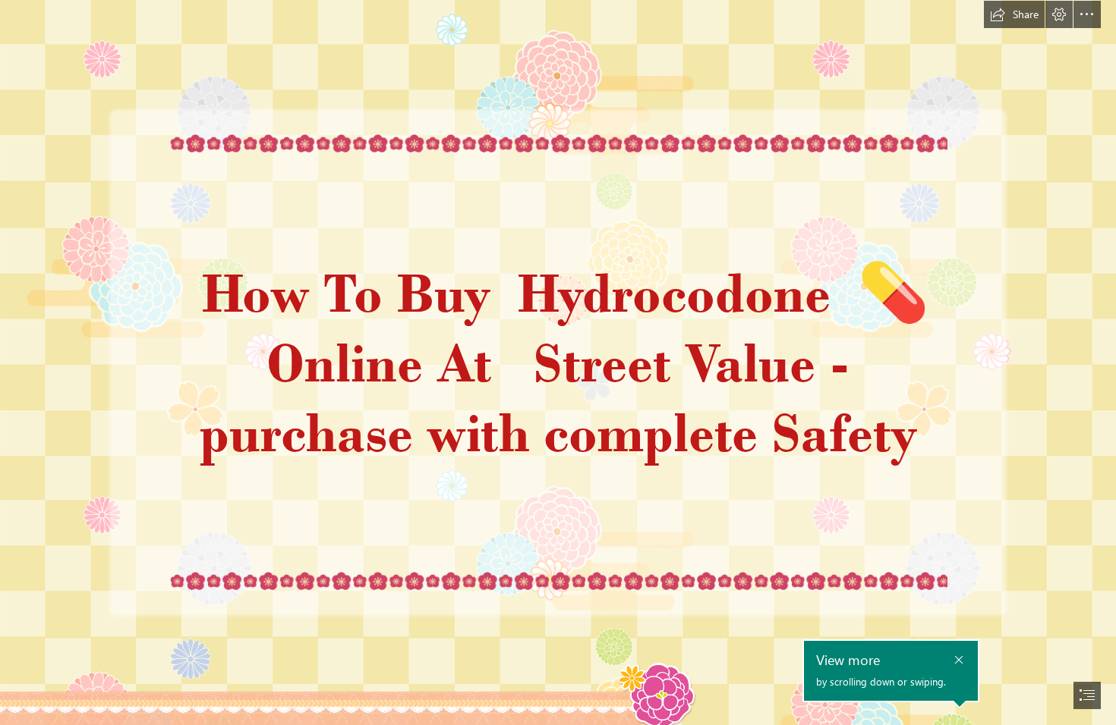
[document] (558, 362)
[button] (1014, 14)
